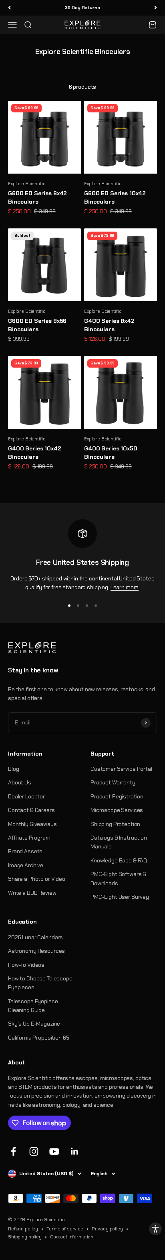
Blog (13, 768)
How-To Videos (26, 964)
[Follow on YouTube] (54, 1151)
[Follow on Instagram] (33, 1151)
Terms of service (64, 1229)
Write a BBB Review (32, 892)
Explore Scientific (26, 183)
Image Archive (25, 865)
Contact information (71, 1237)
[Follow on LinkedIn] (74, 1151)
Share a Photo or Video (36, 878)
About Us (19, 782)
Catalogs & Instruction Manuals (119, 842)
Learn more (125, 587)
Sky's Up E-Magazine (34, 1023)
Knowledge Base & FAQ (119, 860)
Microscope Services (117, 810)
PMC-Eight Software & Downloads (118, 878)
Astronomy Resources (36, 950)
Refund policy (23, 1229)
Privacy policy (107, 1229)
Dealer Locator (26, 796)
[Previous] (9, 8)
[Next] (155, 8)
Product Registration (117, 796)
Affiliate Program (29, 837)
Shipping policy (25, 1237)
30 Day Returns (82, 7)
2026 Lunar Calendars (35, 937)
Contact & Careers (31, 810)
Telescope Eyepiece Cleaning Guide (33, 1006)
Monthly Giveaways (32, 824)
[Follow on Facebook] (13, 1151)
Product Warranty (113, 782)
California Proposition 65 (38, 1037)
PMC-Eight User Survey (120, 896)
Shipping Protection (115, 824)
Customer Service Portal (121, 768)
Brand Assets (25, 851)
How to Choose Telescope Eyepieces (40, 983)
